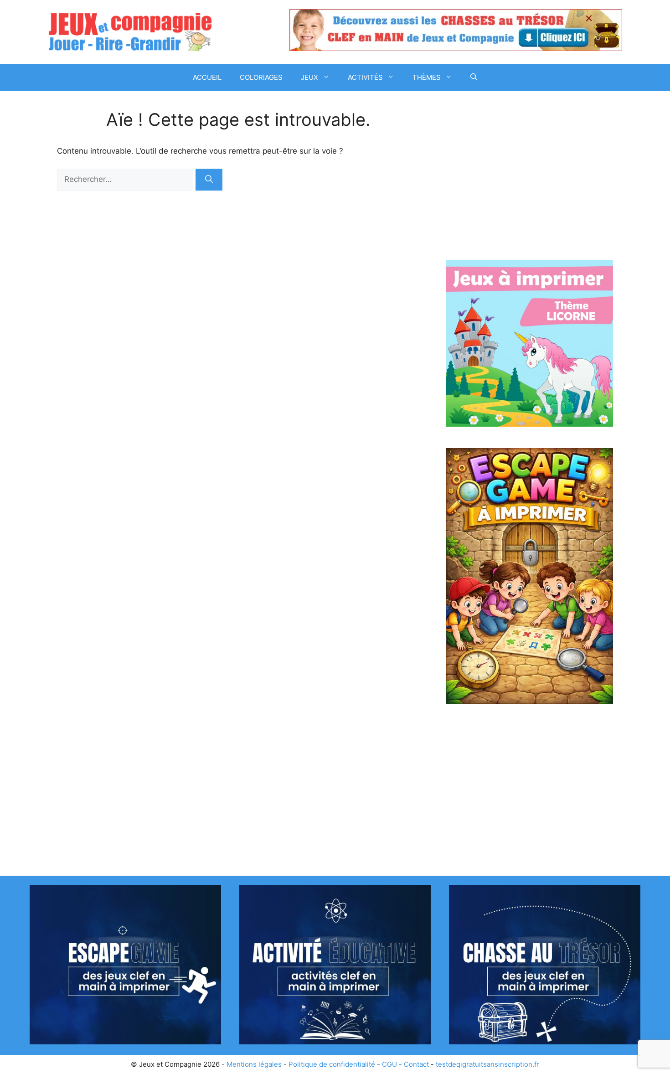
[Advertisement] (529, 178)
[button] (473, 77)
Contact (416, 1064)
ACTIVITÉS (365, 77)
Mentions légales (254, 1064)
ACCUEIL (207, 77)
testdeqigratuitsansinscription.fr (487, 1064)
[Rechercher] (209, 180)
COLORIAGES (261, 77)
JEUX (309, 77)
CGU (389, 1064)
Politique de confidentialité (332, 1064)
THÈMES (426, 77)
